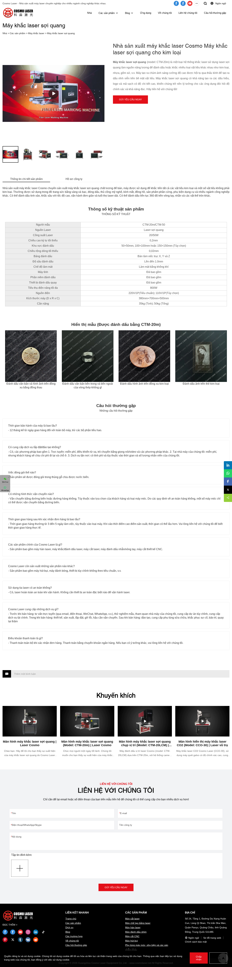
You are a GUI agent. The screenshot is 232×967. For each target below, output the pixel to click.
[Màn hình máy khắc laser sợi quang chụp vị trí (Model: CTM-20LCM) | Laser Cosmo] (145, 721)
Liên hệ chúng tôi (188, 12)
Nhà (89, 12)
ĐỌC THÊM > (10, 924)
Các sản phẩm (107, 13)
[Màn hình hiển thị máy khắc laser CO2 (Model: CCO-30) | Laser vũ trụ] (202, 721)
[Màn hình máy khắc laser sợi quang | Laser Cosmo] (30, 721)
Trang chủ (70, 918)
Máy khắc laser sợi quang (61, 33)
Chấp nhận (199, 958)
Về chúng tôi (165, 12)
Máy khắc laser (36, 33)
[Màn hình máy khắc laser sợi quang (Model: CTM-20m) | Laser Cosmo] (87, 721)
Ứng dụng (145, 12)
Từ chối (218, 958)
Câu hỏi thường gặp (215, 12)
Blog (127, 13)
